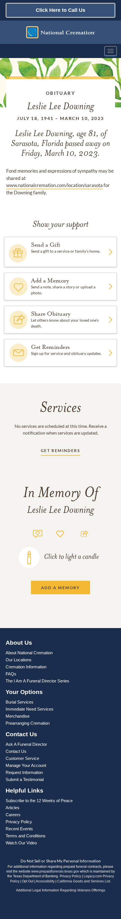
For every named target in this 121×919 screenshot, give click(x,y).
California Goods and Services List (83, 881)
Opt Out (27, 881)
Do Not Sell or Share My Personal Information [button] (61, 860)
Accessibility (45, 881)
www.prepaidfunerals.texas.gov (55, 871)
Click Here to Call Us (60, 10)
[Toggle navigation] (110, 51)
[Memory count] (37, 533)
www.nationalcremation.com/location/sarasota (54, 185)
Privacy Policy (70, 876)
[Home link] (60, 32)
